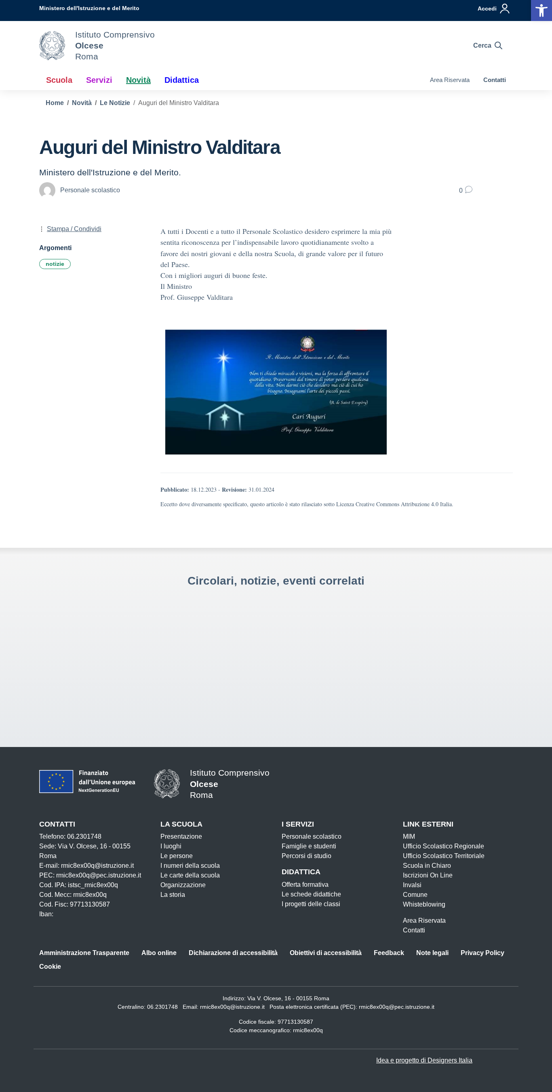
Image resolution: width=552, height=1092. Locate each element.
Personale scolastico (311, 836)
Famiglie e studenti (309, 846)
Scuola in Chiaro (427, 865)
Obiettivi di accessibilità (326, 952)
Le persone (176, 855)
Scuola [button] (59, 80)
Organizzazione (183, 885)
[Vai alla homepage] (52, 45)
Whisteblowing (424, 904)
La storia (172, 894)
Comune (415, 894)
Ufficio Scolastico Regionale (443, 846)
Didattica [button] (181, 80)
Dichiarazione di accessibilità (233, 952)
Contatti (494, 79)
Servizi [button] (99, 80)
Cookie (50, 966)
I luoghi (170, 846)
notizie (55, 264)
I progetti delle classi (311, 904)
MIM (409, 836)
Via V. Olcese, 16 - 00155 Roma (288, 998)
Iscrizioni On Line (428, 875)
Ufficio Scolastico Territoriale (444, 855)
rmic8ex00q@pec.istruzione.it (396, 1007)
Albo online (159, 952)
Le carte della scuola (190, 875)
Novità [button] (138, 80)
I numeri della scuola (190, 865)
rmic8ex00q (308, 1030)
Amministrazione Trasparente (84, 952)
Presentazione (181, 836)
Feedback (389, 952)
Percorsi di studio (306, 855)
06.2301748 (162, 1007)
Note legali (432, 952)
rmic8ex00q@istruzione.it (232, 1007)
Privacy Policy (482, 952)
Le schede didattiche (311, 894)
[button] (541, 10)
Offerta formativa (305, 884)
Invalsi (412, 885)
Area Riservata (450, 79)
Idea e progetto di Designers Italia (424, 1060)
